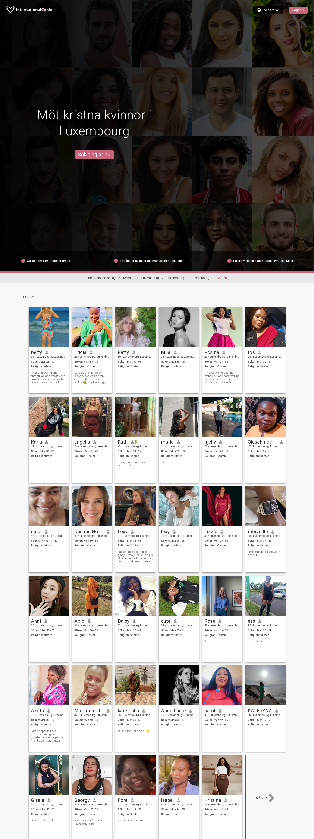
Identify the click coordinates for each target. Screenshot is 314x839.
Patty (123, 352)
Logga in (298, 10)
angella (82, 442)
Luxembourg (150, 278)
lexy (165, 531)
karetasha (128, 710)
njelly (210, 442)
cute (165, 621)
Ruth (123, 442)
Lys (251, 352)
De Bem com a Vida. (43, 820)
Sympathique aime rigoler (133, 820)
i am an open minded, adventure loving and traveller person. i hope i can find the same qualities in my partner (48, 735)
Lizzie (210, 531)
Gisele (37, 800)
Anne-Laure (173, 710)
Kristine (212, 800)
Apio (79, 621)
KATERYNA (260, 710)
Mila (165, 352)
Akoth (37, 710)
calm (164, 462)
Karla (36, 442)
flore (123, 800)
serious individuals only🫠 (133, 731)
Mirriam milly (89, 710)
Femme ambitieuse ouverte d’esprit (264, 553)
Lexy (123, 531)
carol (209, 710)
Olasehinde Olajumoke (262, 442)
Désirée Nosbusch (89, 531)
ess (251, 621)
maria (167, 442)
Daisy (123, 621)
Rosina (211, 352)
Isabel (167, 800)
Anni (36, 621)
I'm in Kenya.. (256, 641)
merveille (258, 531)
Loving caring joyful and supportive (132, 464)
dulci (36, 531)
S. (205, 641)
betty (36, 352)
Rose (209, 621)
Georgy (82, 800)
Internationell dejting (101, 278)
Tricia (80, 352)
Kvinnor (128, 278)
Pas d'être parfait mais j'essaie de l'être (88, 822)
